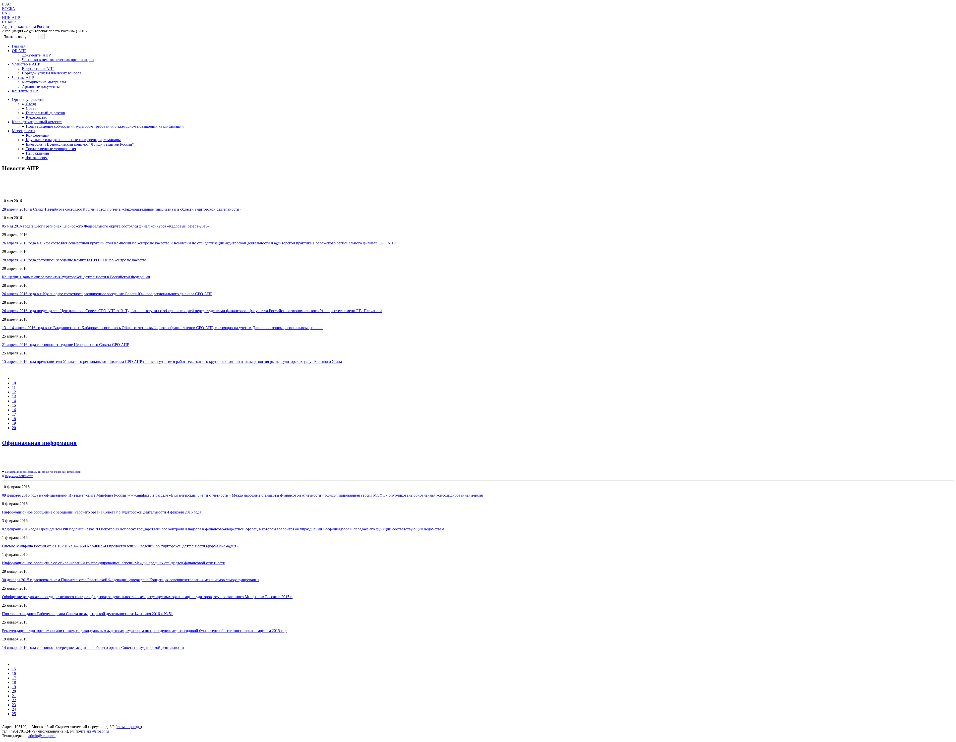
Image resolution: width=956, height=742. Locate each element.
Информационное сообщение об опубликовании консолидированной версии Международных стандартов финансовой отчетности (113, 563)
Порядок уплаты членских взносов (51, 73)
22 (14, 700)
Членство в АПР (26, 64)
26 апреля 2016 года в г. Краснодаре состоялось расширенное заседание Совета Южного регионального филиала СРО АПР (107, 294)
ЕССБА (8, 8)
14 (14, 401)
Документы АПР (36, 55)
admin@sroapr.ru (42, 736)
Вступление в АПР (38, 68)
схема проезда (129, 727)
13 (14, 396)
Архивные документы (41, 86)
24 (14, 709)
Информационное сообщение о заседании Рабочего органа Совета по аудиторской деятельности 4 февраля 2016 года (101, 512)
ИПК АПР (11, 17)
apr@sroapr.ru (97, 731)
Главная (18, 46)
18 (14, 419)
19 (14, 423)
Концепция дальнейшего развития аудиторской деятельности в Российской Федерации (76, 277)
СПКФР (9, 22)
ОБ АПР (19, 51)
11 (14, 387)
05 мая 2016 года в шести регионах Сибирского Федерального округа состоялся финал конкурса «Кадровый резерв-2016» (106, 226)
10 (14, 383)
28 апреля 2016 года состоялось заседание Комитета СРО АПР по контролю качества (74, 260)
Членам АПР (23, 77)
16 (14, 410)
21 (14, 696)
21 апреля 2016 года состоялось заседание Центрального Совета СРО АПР (65, 344)
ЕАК (6, 13)
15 (14, 669)
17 (14, 414)
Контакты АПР (25, 91)
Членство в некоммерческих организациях (58, 59)
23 (14, 705)
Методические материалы (44, 82)
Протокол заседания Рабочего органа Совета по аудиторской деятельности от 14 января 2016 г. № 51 (87, 614)
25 (14, 714)
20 (14, 428)
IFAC (6, 4)
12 (14, 392)
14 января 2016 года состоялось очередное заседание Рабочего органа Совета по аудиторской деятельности (93, 647)
